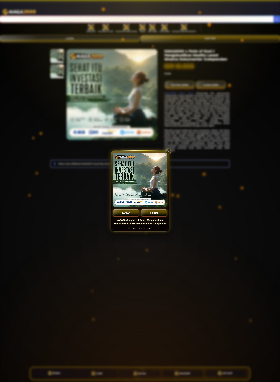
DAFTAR (126, 212)
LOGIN (154, 212)
